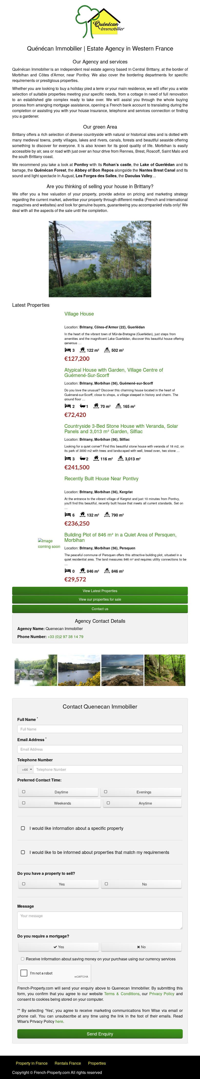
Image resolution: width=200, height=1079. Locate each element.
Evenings (144, 791)
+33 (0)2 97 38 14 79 (65, 636)
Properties (97, 1063)
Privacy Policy (162, 993)
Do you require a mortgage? (43, 936)
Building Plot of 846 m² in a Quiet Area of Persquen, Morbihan (120, 537)
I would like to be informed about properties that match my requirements (99, 852)
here (59, 1021)
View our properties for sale (100, 599)
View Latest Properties (100, 590)
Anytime (145, 803)
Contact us (100, 608)
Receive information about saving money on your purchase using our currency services (101, 959)
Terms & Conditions (121, 993)
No (144, 883)
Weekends (62, 803)
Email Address (32, 739)
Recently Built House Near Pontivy (101, 478)
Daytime (61, 791)
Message (25, 906)
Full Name (27, 719)
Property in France (32, 1063)
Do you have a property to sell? (46, 873)
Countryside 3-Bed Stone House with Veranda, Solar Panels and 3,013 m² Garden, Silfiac (121, 428)
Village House (79, 313)
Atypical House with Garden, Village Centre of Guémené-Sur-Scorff (113, 372)
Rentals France (68, 1063)
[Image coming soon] (50, 543)
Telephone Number (35, 760)
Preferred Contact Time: (39, 780)
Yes (62, 883)
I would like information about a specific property (76, 828)
